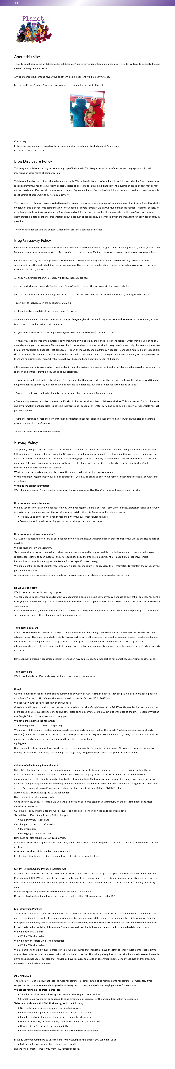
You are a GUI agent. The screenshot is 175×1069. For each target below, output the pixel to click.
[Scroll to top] (169, 1059)
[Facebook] (16, 3)
